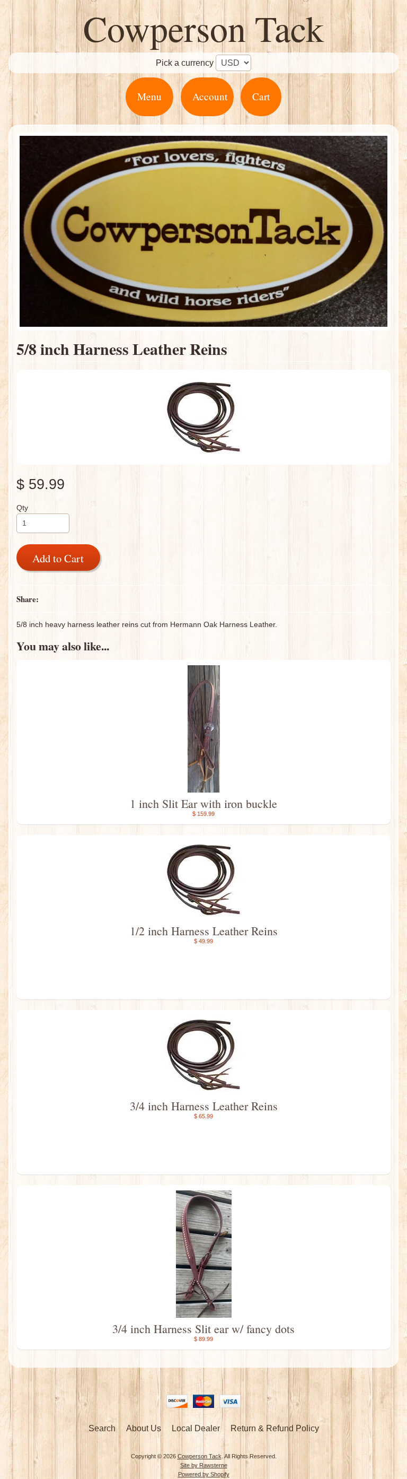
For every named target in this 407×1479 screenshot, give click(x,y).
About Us (143, 1428)
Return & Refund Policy (275, 1428)
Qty (22, 508)
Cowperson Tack (203, 28)
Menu (149, 96)
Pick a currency (185, 62)
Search (102, 1428)
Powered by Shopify (203, 1474)
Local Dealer (196, 1428)
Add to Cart (58, 558)
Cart (261, 96)
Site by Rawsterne (203, 1465)
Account (209, 96)
